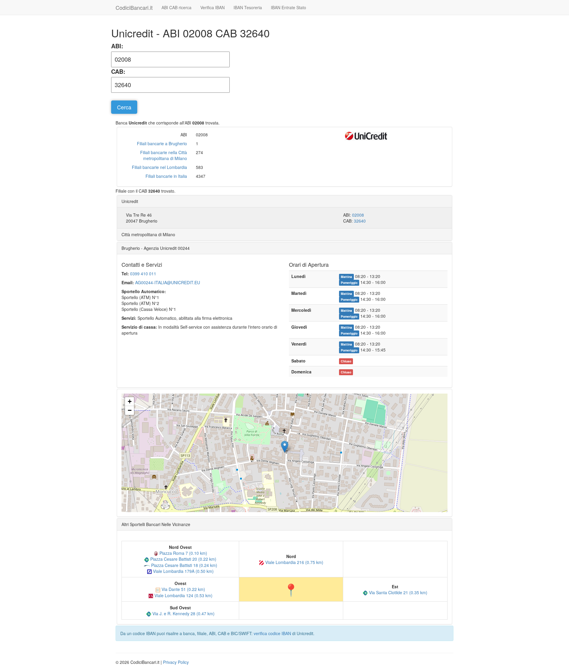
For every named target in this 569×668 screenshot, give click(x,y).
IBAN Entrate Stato (288, 7)
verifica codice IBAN (272, 633)
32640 (360, 221)
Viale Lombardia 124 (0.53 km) (182, 595)
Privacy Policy (176, 662)
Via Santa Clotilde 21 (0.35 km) (397, 592)
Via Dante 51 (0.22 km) (182, 589)
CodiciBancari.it (134, 7)
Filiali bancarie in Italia (166, 176)
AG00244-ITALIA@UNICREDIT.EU (167, 282)
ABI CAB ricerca (176, 7)
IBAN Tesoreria (248, 7)
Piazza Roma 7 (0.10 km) (182, 553)
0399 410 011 (143, 274)
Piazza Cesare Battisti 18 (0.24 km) (183, 565)
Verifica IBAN (212, 7)
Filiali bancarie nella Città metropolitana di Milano (163, 155)
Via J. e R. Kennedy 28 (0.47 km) (183, 613)
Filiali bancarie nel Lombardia (159, 167)
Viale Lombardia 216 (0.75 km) (293, 562)
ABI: (117, 46)
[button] (284, 447)
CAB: (118, 71)
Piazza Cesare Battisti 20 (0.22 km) (182, 559)
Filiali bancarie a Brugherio (162, 143)
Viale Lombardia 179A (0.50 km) (183, 571)
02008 (358, 215)
